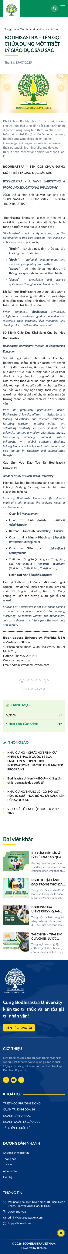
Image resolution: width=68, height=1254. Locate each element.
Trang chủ (10, 29)
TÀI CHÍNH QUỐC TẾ (16, 1128)
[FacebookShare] (46, 682)
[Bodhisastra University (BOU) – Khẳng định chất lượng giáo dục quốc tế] (34, 780)
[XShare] (22, 682)
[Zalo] (21, 1080)
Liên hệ (7, 1177)
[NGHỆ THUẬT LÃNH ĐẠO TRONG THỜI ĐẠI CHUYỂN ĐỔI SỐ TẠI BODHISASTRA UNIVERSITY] (34, 889)
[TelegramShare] (30, 682)
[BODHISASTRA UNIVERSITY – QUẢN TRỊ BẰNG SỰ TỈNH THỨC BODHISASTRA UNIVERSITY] (34, 916)
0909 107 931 (17, 1211)
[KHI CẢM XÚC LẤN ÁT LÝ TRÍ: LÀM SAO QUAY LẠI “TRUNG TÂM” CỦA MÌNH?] (34, 862)
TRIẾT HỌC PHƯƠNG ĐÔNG (22, 1103)
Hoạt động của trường (46, 29)
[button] (54, 8)
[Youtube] (14, 1080)
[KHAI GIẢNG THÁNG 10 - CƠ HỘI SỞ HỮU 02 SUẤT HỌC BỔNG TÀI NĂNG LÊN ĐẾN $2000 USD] (34, 796)
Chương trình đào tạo (16, 1152)
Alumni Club (10, 1171)
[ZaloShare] (38, 682)
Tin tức (24, 29)
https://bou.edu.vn (19, 1223)
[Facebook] (6, 1080)
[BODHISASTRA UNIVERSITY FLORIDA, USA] (10, 8)
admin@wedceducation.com (25, 1217)
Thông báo (9, 1159)
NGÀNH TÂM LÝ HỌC (17, 1115)
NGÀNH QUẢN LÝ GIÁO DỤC (21, 1121)
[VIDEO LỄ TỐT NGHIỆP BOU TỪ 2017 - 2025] (34, 811)
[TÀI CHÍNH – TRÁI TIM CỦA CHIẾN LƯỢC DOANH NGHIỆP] (34, 943)
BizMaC (42, 1248)
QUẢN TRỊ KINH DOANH (19, 1109)
